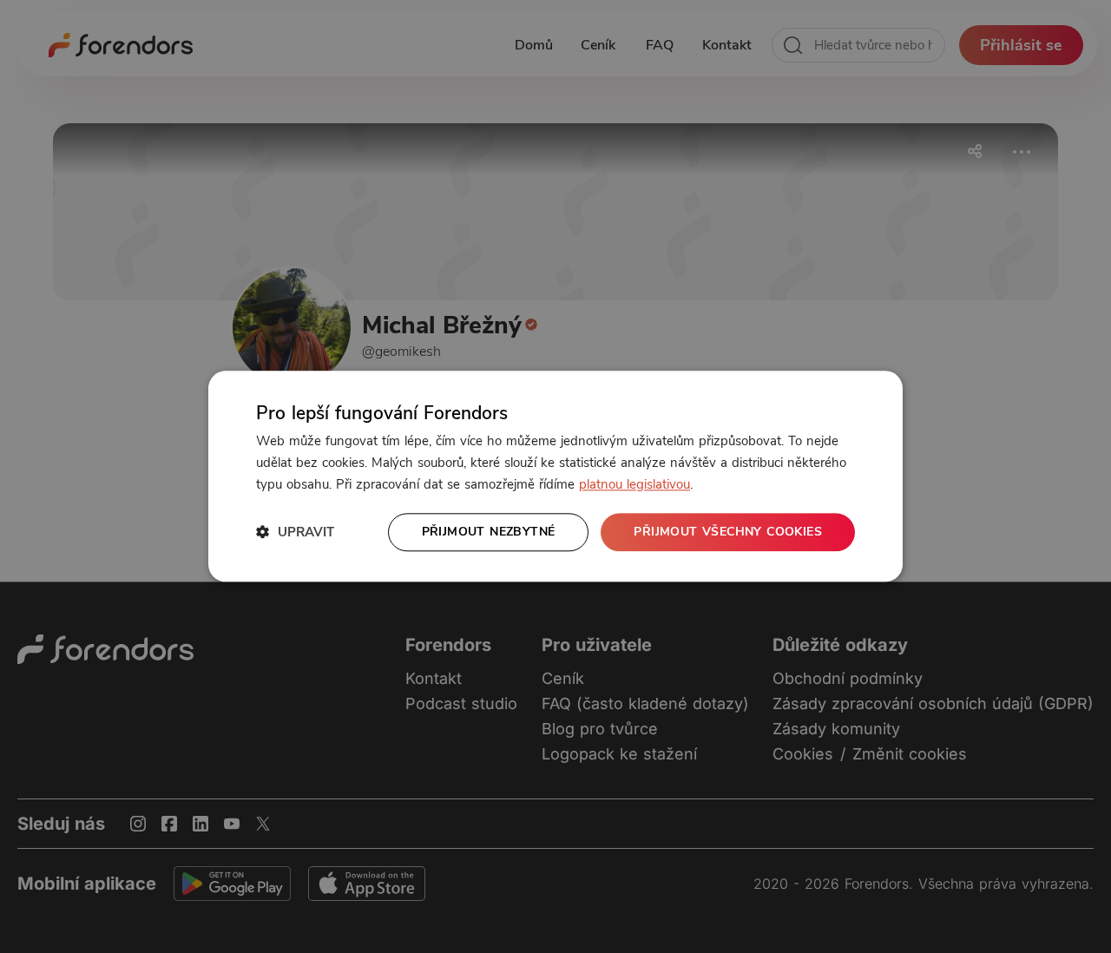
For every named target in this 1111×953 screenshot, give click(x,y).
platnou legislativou (634, 484)
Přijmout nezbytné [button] (489, 531)
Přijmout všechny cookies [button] (728, 531)
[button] (295, 532)
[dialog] (555, 476)
